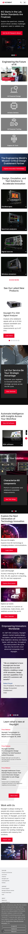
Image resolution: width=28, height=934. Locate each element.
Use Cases (4, 874)
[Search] (21, 2)
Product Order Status (6, 892)
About (3, 898)
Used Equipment (5, 880)
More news (14, 795)
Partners (4, 882)
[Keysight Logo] (7, 2)
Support (4, 886)
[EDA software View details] (12, 430)
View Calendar (9, 616)
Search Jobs (7, 839)
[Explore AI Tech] (14, 134)
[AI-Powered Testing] (14, 117)
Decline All (14, 928)
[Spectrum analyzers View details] (14, 211)
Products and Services (7, 872)
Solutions (4, 876)
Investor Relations (6, 902)
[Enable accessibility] (3, 931)
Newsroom (4, 900)
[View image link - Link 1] (14, 304)
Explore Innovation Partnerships (14, 168)
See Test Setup (11, 499)
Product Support (5, 888)
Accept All (14, 926)
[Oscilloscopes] (14, 189)
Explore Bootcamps (9, 583)
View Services (10, 391)
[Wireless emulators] (14, 256)
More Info (13, 931)
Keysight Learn (5, 878)
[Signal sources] (14, 234)
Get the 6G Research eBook (12, 33)
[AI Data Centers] (14, 101)
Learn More (9, 335)
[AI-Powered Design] (14, 84)
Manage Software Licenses (8, 890)
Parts (3, 894)
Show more (14, 280)
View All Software (8, 423)
